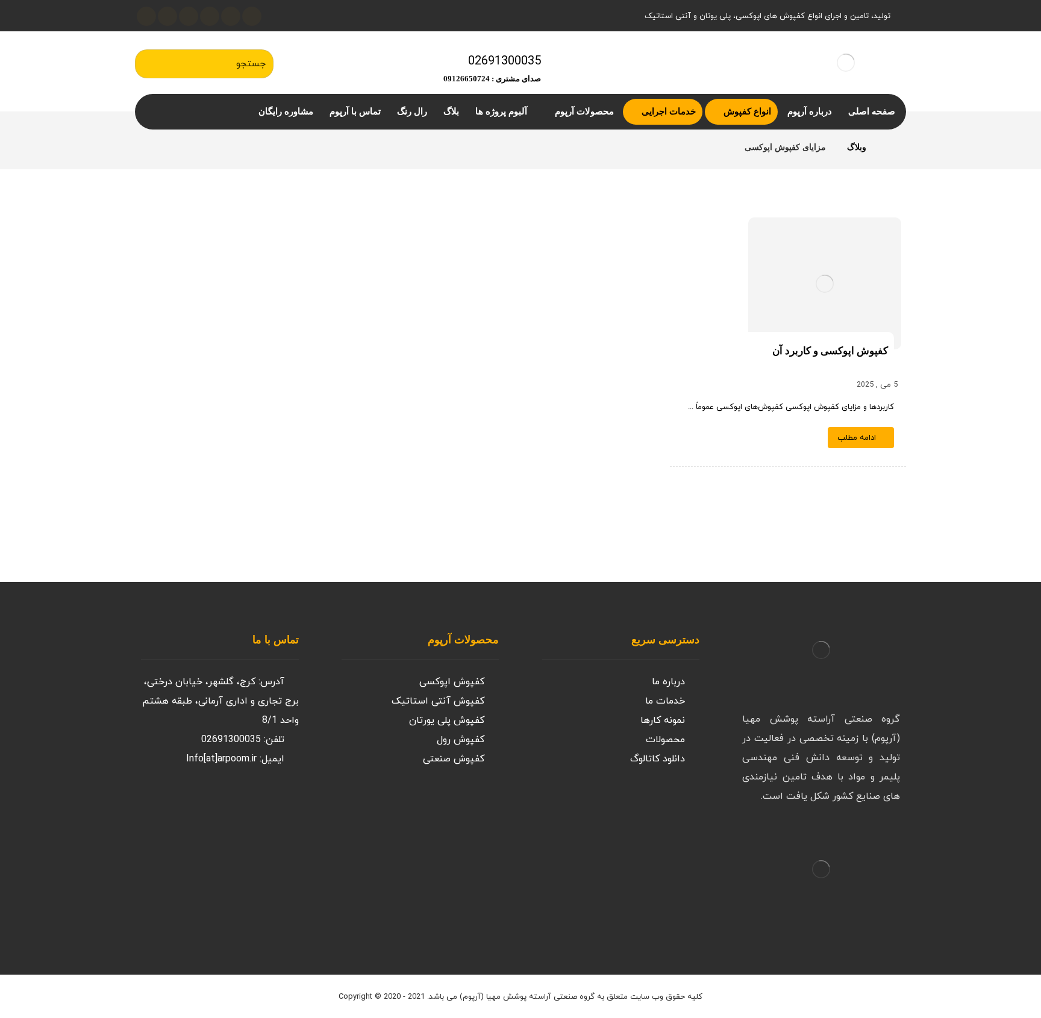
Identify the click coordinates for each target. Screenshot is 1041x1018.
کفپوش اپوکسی (451, 682)
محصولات (665, 739)
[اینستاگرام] (230, 16)
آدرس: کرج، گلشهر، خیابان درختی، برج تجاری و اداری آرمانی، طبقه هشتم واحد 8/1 (220, 701)
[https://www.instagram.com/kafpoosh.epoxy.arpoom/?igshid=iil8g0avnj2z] (273, 805)
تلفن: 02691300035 (242, 739)
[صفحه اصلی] (890, 147)
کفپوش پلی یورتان (446, 720)
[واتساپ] (146, 16)
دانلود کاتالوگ (657, 759)
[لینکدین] (209, 16)
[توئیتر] (251, 16)
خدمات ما (665, 701)
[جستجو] (150, 63)
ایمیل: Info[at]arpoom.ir (235, 759)
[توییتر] (249, 805)
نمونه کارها (662, 720)
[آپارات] (188, 16)
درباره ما (668, 682)
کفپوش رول (460, 739)
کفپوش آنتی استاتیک (438, 701)
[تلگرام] (167, 16)
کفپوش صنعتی (453, 759)
